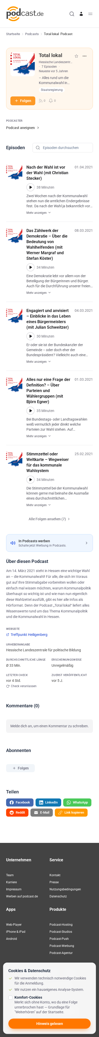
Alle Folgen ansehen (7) (47, 518)
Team (10, 875)
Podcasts (32, 34)
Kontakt (55, 875)
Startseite (13, 34)
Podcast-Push (59, 939)
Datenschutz (58, 896)
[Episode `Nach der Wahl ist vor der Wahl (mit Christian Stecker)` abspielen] (30, 187)
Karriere (11, 882)
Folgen (25, 101)
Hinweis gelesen (49, 1024)
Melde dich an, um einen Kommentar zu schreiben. (49, 726)
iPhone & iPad (15, 932)
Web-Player (14, 924)
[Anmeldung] (81, 14)
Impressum (14, 889)
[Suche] (72, 14)
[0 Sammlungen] (76, 56)
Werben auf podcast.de (22, 896)
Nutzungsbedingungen (65, 889)
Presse (54, 882)
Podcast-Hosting (61, 924)
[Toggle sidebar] (90, 14)
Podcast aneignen (20, 127)
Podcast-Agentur (61, 953)
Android (11, 939)
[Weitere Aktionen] (84, 56)
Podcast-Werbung (62, 946)
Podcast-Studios (61, 932)
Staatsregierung (52, 90)
